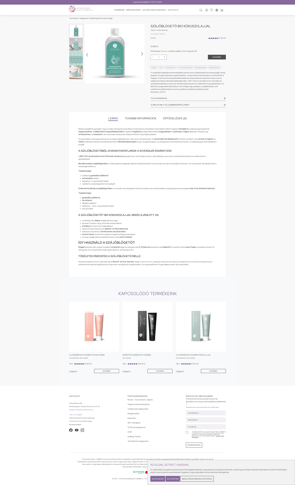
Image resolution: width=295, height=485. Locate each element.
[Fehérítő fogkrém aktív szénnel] (147, 326)
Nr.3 (161, 67)
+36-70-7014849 (75, 415)
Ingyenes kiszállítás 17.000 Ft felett (147, 2)
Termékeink (119, 10)
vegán (154, 67)
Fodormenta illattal (185, 67)
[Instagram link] (82, 430)
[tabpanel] (114, 53)
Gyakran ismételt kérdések (139, 404)
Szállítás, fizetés (134, 436)
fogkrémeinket (146, 261)
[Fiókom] (207, 10)
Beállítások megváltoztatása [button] (197, 479)
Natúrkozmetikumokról (154, 10)
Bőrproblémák (133, 10)
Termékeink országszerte (138, 441)
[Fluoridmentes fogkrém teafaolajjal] (201, 326)
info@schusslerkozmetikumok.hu (81, 410)
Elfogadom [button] (158, 479)
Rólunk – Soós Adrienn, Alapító (140, 400)
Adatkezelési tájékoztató (138, 409)
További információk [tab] (140, 118)
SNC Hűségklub (134, 423)
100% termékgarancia (136, 427)
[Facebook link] (71, 430)
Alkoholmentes (214, 67)
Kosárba (217, 57)
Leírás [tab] (113, 118)
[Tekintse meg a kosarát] (222, 10)
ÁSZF (130, 432)
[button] (188, 99)
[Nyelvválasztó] (216, 10)
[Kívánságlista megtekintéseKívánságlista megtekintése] (212, 10)
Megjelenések (133, 413)
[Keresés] (201, 10)
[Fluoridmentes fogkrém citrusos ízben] (94, 326)
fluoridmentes (170, 67)
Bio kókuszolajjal (200, 67)
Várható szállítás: (175, 51)
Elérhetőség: (155, 51)
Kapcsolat (173, 10)
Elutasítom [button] (172, 479)
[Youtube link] (76, 430)
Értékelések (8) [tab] (175, 118)
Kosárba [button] (107, 371)
